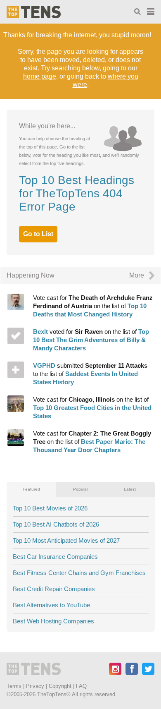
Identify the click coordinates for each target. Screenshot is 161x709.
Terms (14, 686)
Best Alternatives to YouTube (51, 604)
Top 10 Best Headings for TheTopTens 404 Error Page (76, 193)
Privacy (35, 686)
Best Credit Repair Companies (54, 588)
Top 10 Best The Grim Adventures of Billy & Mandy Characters (91, 374)
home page (39, 76)
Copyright (60, 686)
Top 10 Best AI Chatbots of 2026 (56, 524)
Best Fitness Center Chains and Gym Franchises (79, 572)
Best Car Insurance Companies (55, 556)
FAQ (81, 686)
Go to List (38, 233)
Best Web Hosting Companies (53, 621)
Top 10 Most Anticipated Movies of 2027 (66, 540)
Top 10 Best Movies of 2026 (50, 508)
